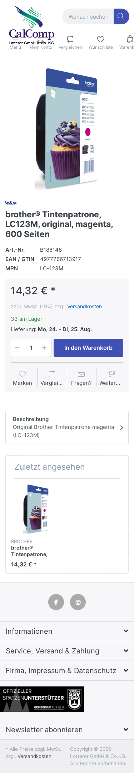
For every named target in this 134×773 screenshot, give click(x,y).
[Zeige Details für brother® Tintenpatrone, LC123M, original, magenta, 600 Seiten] (36, 509)
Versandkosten (84, 306)
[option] (67, 128)
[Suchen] (122, 17)
